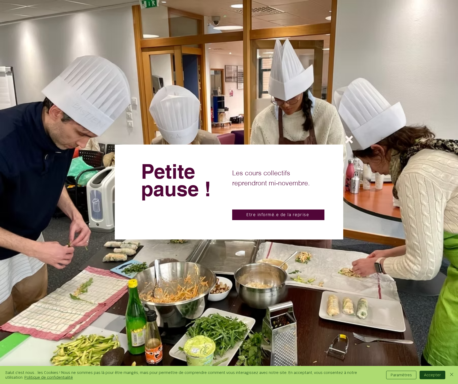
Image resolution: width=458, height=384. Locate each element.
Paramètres (401, 375)
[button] (349, 139)
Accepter (432, 375)
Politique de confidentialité (48, 377)
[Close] (451, 375)
